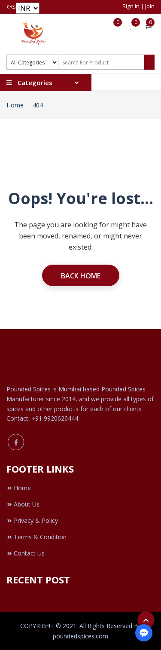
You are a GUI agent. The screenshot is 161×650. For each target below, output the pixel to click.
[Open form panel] (143, 632)
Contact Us (29, 553)
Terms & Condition (40, 537)
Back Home (80, 276)
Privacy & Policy (36, 520)
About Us (26, 504)
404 (38, 105)
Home (15, 105)
